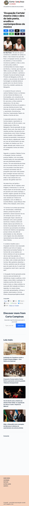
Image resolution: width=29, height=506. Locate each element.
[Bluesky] (5, 30)
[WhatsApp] (11, 34)
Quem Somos (6, 478)
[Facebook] (11, 30)
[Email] (22, 34)
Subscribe (21, 325)
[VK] (22, 30)
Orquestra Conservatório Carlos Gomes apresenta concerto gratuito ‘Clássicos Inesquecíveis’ (14, 381)
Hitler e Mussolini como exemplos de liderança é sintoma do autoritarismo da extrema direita (13, 426)
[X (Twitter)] (17, 30)
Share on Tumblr (14, 305)
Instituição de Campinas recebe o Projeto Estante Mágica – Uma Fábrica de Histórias (13, 359)
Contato (5, 486)
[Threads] (17, 34)
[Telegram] (5, 34)
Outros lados (7, 484)
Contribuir (6, 480)
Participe (5, 482)
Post (5, 300)
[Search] (25, 9)
